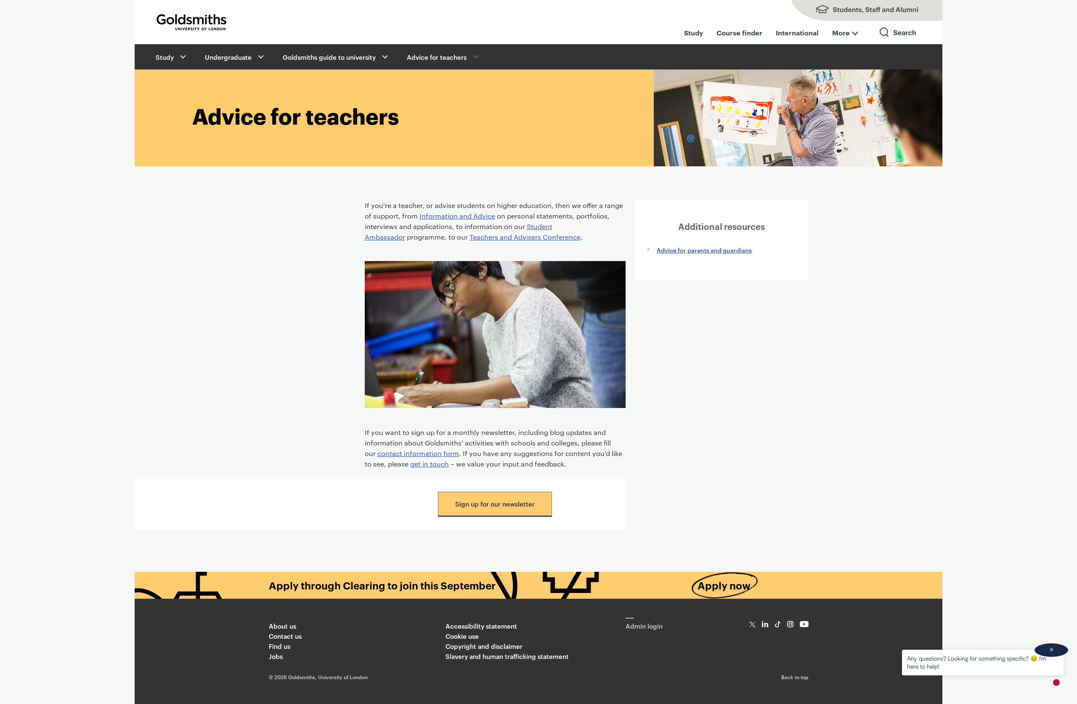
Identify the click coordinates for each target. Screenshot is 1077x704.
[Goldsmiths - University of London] (191, 22)
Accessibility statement (481, 625)
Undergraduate (228, 57)
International (797, 32)
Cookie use (462, 636)
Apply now (724, 585)
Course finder (739, 32)
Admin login (644, 625)
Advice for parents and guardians (704, 250)
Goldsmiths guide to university (329, 57)
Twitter (752, 624)
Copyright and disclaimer (484, 646)
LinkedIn (765, 624)
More (841, 32)
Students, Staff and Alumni (858, 10)
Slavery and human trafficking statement (507, 656)
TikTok (778, 624)
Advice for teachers (437, 57)
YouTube (804, 624)
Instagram (790, 624)
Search (898, 40)
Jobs (276, 656)
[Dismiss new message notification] (1051, 650)
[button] (182, 56)
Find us (279, 646)
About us (282, 625)
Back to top (795, 676)
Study (693, 32)
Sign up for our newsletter (495, 503)
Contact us (285, 636)
